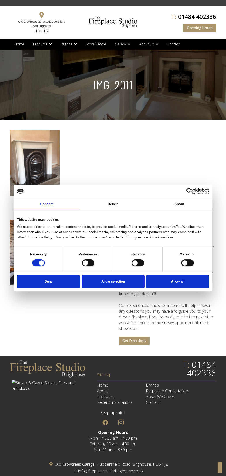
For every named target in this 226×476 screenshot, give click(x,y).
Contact (153, 402)
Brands (152, 385)
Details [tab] (113, 204)
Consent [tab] (46, 204)
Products (105, 396)
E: (76, 471)
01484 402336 (197, 17)
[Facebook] (105, 422)
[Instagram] (121, 422)
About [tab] (179, 204)
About (102, 390)
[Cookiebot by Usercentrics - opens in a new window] (189, 191)
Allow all (177, 281)
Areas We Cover (160, 396)
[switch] (88, 262)
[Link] (113, 22)
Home (102, 385)
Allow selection (113, 281)
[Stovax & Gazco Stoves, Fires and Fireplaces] (47, 388)
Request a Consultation (167, 390)
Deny (49, 281)
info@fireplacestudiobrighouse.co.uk (110, 471)
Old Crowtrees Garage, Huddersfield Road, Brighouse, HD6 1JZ (111, 464)
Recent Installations (115, 402)
